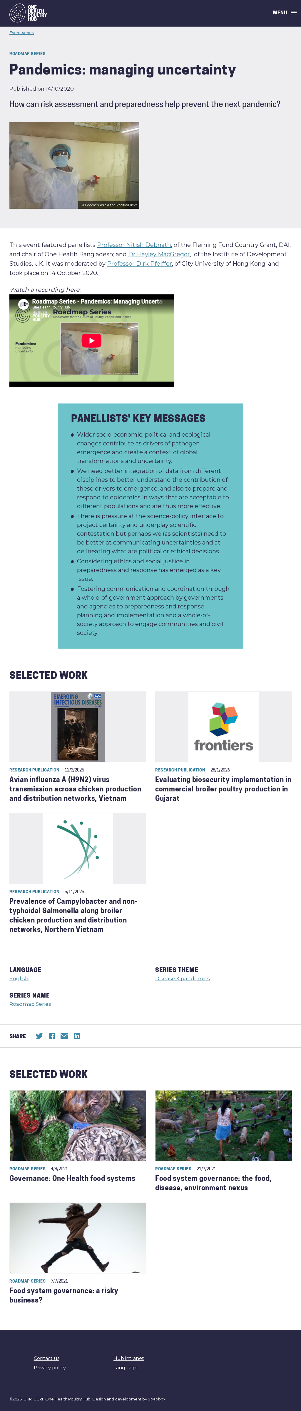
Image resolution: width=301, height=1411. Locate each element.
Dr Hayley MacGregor (159, 254)
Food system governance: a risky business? (63, 1296)
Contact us (46, 1358)
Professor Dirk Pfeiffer (139, 263)
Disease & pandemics (182, 978)
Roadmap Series (30, 1004)
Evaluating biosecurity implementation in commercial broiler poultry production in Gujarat (223, 790)
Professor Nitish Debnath (134, 244)
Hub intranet (128, 1358)
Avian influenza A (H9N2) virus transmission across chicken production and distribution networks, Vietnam (75, 790)
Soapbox (156, 1399)
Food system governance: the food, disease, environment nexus (213, 1184)
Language (125, 1368)
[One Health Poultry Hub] (28, 13)
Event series (21, 32)
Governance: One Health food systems (72, 1179)
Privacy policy (50, 1368)
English (19, 978)
